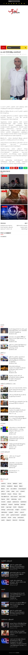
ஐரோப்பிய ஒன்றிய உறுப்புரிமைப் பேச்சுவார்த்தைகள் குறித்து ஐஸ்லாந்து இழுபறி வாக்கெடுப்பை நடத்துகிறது (17, 359)
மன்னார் (2, 514)
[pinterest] (21, 3)
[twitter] (6, 3)
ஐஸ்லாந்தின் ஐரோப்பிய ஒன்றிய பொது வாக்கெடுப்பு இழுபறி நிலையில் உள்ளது (18, 574)
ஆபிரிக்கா (3, 486)
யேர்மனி (9, 517)
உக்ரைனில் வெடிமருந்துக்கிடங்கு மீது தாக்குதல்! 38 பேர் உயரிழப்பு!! (18, 402)
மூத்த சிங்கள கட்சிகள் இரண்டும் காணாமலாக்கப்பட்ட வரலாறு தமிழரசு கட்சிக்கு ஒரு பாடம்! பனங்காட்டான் (17, 430)
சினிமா (8, 499)
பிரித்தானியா (20, 507)
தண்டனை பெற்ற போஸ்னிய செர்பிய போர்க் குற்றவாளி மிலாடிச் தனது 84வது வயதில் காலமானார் (18, 389)
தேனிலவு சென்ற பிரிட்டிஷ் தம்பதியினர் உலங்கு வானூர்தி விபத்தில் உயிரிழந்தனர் (16, 377)
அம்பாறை (9, 483)
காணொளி (22, 491)
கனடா (17, 491)
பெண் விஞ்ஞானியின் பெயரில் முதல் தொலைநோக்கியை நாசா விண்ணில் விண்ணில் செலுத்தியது (18, 330)
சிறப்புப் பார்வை (22, 496)
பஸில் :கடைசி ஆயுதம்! (14, 456)
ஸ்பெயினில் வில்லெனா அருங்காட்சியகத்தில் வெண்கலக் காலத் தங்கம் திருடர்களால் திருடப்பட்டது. (17, 368)
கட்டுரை (8, 491)
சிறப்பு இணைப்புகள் (5, 496)
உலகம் (8, 488)
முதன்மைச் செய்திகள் (15, 514)
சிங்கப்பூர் (15, 493)
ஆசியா (20, 483)
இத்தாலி (16, 486)
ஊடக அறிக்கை (14, 488)
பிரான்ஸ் (14, 507)
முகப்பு (3, 47)
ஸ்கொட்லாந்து (21, 520)
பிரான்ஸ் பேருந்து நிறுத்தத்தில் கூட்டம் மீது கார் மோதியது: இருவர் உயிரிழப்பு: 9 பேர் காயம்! (18, 418)
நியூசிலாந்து (16, 504)
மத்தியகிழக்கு (4, 512)
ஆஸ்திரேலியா (9, 486)
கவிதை (12, 491)
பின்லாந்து (3, 509)
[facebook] (4, 3)
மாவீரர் (7, 514)
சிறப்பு (20, 493)
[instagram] (14, 3)
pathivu (17, 652)
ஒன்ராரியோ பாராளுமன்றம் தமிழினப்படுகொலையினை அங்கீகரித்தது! (16, 464)
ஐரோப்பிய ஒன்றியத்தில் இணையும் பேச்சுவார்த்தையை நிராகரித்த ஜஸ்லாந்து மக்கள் (17, 346)
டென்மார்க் (3, 501)
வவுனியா (3, 520)
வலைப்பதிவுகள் (21, 517)
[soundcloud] (24, 3)
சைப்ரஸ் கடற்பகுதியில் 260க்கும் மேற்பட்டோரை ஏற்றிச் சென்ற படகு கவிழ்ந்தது (17, 338)
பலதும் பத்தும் (8, 507)
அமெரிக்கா (3, 483)
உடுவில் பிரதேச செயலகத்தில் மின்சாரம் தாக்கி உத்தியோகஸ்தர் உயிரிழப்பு (13, 200)
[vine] (19, 3)
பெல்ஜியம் (17, 509)
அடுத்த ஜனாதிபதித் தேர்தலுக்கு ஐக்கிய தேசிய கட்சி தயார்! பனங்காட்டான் (17, 445)
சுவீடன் (19, 499)
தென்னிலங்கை (23, 501)
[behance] (16, 3)
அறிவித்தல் (15, 483)
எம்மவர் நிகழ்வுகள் (22, 488)
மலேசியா (16, 512)
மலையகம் (22, 512)
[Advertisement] (14, 29)
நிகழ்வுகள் (11, 504)
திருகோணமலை (16, 501)
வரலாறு (14, 517)
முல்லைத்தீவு (23, 514)
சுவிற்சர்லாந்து (14, 499)
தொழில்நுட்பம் (4, 504)
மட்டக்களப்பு (23, 509)
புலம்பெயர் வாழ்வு (10, 509)
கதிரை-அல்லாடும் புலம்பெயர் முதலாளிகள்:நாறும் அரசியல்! (16, 437)
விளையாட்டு (15, 520)
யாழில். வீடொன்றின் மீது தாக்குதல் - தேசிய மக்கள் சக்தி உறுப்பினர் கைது (18, 582)
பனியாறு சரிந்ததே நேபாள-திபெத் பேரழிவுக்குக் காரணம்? (17, 395)
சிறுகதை (3, 499)
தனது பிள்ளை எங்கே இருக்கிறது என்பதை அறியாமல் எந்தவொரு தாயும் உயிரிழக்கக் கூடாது (14, 184)
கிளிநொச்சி (3, 493)
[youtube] (9, 3)
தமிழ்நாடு (9, 501)
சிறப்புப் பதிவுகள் (14, 496)
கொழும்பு (9, 493)
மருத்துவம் (11, 512)
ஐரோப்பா (3, 491)
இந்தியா (21, 486)
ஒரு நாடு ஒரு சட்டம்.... (14, 470)
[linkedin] (11, 3)
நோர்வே (2, 507)
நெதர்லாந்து (23, 504)
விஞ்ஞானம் (9, 520)
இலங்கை (3, 488)
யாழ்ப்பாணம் (24, 54)
